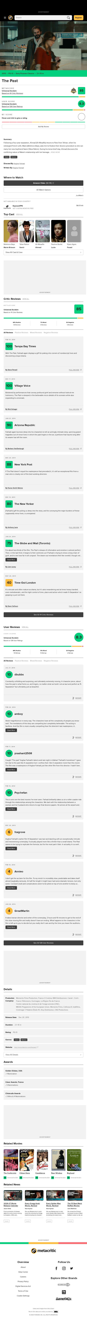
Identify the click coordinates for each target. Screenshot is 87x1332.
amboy (15, 714)
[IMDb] (55, 1311)
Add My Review (43, 127)
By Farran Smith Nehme (14, 488)
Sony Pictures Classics (25, 73)
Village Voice (18, 386)
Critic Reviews (12, 299)
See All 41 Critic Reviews (43, 615)
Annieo (15, 871)
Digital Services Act (23, 1286)
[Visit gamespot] (64, 1286)
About (23, 1267)
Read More (11, 730)
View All (19, 214)
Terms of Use (23, 1291)
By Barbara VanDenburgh (14, 449)
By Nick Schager (11, 409)
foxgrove (16, 832)
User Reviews (12, 627)
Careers (23, 1277)
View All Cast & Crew (14, 252)
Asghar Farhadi (19, 164)
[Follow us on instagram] (64, 1269)
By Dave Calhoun (11, 606)
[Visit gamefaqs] (64, 1300)
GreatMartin (18, 911)
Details (8, 989)
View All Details (12, 1055)
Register (78, 18)
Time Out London (21, 583)
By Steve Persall (11, 370)
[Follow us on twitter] (72, 1269)
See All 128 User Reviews (43, 943)
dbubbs (15, 674)
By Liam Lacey (10, 567)
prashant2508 (19, 753)
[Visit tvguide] (64, 1293)
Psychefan (17, 793)
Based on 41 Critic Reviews (12, 93)
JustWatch (79, 195)
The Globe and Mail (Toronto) (28, 543)
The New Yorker (20, 504)
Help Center (23, 1272)
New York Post (19, 464)
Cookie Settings (23, 1296)
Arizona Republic (21, 425)
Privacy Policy (23, 1281)
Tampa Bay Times (21, 346)
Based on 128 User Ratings (12, 106)
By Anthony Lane (11, 527)
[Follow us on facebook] (56, 1269)
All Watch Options (43, 190)
